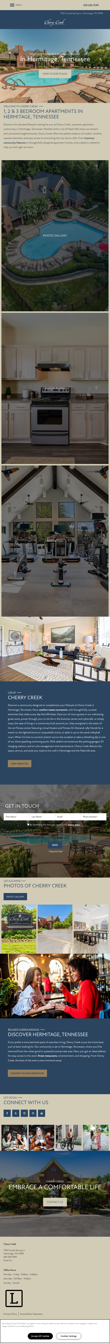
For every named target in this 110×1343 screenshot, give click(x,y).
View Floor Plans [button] (55, 73)
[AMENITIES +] (55, 541)
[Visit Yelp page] (15, 1113)
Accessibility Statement (31, 1314)
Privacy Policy (10, 1314)
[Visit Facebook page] (7, 1113)
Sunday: (7, 1282)
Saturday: (8, 1278)
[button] (19, 763)
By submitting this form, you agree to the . (55, 824)
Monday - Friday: (12, 1274)
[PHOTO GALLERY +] (55, 235)
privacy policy (74, 824)
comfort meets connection (53, 709)
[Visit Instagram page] (33, 1113)
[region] (55, 1331)
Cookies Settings (69, 1336)
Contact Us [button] (55, 1202)
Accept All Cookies (40, 1336)
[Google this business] (24, 1113)
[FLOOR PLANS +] (55, 388)
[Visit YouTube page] (41, 1113)
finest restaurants (47, 1055)
